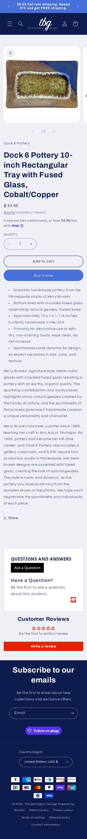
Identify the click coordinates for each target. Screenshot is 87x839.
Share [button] (13, 518)
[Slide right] (54, 131)
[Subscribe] (72, 713)
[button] (9, 24)
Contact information (46, 824)
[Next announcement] (78, 6)
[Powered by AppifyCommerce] (73, 600)
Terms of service (33, 817)
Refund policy (39, 810)
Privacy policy (63, 810)
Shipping (9, 212)
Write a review (43, 646)
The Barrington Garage (41, 804)
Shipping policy (59, 817)
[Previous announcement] (9, 6)
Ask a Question (27, 567)
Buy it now (43, 275)
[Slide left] (33, 131)
